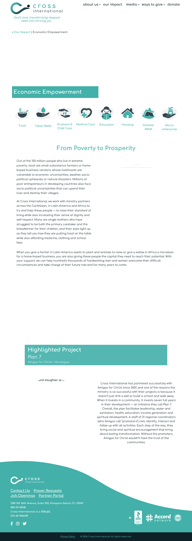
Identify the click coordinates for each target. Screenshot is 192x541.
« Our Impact (21, 32)
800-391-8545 (18, 507)
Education (106, 124)
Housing (128, 124)
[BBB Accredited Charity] (138, 518)
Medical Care (85, 124)
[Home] (27, 486)
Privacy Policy (67, 536)
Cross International (36, 12)
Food (22, 125)
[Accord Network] (158, 518)
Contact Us (20, 490)
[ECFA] (178, 518)
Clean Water (43, 125)
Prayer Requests (48, 490)
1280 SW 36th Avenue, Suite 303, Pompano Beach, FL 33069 (46, 503)
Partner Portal (51, 495)
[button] (100, 4)
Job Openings (22, 495)
